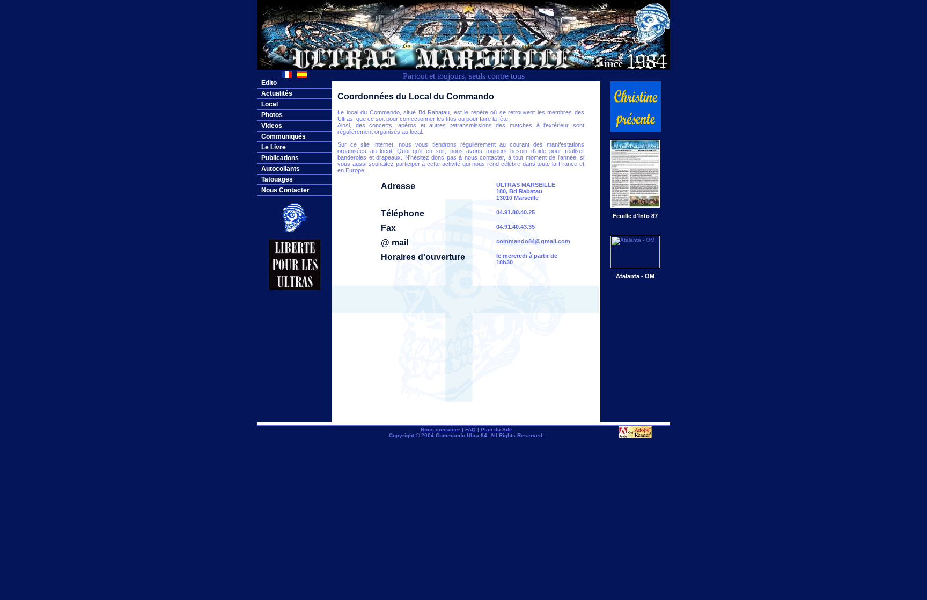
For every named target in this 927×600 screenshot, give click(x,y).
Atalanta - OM (635, 276)
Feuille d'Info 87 (635, 216)
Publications (280, 158)
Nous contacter (440, 429)
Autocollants (280, 168)
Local (269, 104)
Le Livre (273, 147)
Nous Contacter (285, 190)
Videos (271, 125)
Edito (269, 82)
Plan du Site (496, 429)
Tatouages (277, 179)
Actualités (276, 93)
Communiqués (283, 136)
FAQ (470, 429)
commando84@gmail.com (533, 241)
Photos (272, 115)
